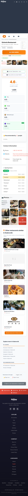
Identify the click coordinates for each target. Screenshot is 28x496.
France (14, 422)
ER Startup (15, 485)
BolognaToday (8, 485)
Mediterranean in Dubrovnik (9, 356)
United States (14, 430)
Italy (14, 420)
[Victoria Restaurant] (4, 62)
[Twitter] (17, 409)
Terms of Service (14, 449)
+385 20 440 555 (17, 150)
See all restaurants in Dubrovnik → (14, 332)
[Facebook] (10, 409)
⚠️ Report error (7, 377)
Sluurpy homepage (7, 367)
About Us (14, 442)
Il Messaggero (10, 482)
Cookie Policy (14, 452)
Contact (14, 444)
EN (16, 1)
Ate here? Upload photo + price (15, 71)
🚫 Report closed (15, 377)
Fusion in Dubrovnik (7, 358)
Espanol (14, 466)
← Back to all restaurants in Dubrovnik (14, 383)
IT (14, 1)
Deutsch (14, 471)
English (14, 464)
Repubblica (4, 482)
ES (19, 1)
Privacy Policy (14, 447)
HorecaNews (17, 482)
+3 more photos (22, 221)
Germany (14, 427)
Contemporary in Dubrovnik (9, 349)
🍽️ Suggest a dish (18, 374)
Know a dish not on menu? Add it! (14, 74)
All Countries (14, 417)
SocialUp (20, 485)
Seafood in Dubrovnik (7, 352)
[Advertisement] (14, 18)
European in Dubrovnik (8, 354)
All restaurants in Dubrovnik (9, 365)
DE (24, 1)
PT (26, 1)
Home (3, 39)
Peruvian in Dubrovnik (8, 347)
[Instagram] (14, 409)
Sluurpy (14, 433)
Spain (14, 425)
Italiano (14, 461)
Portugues (14, 474)
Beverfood (23, 482)
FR (21, 1)
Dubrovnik (6, 39)
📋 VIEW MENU (14, 52)
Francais (14, 469)
